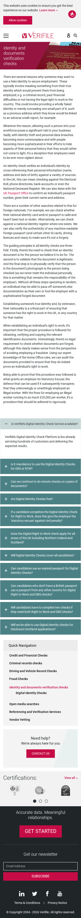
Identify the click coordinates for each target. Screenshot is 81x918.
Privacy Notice (57, 903)
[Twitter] (35, 895)
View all (69, 778)
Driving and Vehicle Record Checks (33, 671)
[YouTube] (59, 895)
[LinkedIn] (22, 895)
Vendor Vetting (19, 719)
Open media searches (24, 704)
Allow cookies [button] (18, 20)
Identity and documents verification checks (38, 687)
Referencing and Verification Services (35, 712)
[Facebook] (47, 895)
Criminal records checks (25, 663)
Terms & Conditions (27, 903)
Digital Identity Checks (31, 693)
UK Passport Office (16, 193)
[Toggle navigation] (6, 35)
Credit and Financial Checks (28, 655)
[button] (35, 801)
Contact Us (40, 753)
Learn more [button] (47, 10)
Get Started (40, 831)
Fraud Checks (18, 679)
